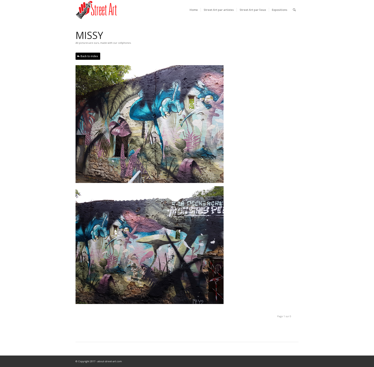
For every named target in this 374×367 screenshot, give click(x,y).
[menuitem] (194, 9)
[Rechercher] (294, 9)
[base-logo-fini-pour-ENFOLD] (97, 9)
